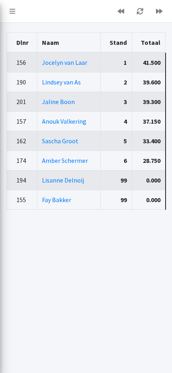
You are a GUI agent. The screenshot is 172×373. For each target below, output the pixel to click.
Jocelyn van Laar (64, 62)
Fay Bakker (56, 200)
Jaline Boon (58, 102)
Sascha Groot (60, 141)
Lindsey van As (61, 82)
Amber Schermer (65, 160)
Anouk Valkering (64, 121)
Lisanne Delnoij (63, 180)
